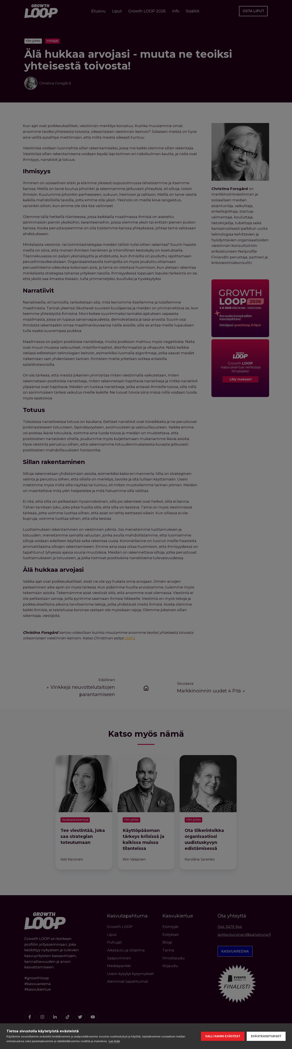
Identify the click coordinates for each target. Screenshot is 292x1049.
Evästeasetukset (266, 1036)
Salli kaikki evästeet (222, 1036)
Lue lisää (114, 1041)
